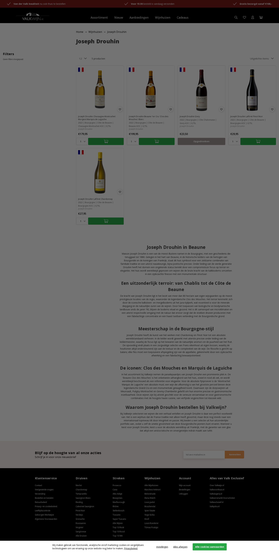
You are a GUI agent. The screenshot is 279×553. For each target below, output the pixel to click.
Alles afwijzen (180, 546)
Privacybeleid (130, 548)
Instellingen (162, 546)
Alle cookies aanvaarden (209, 546)
